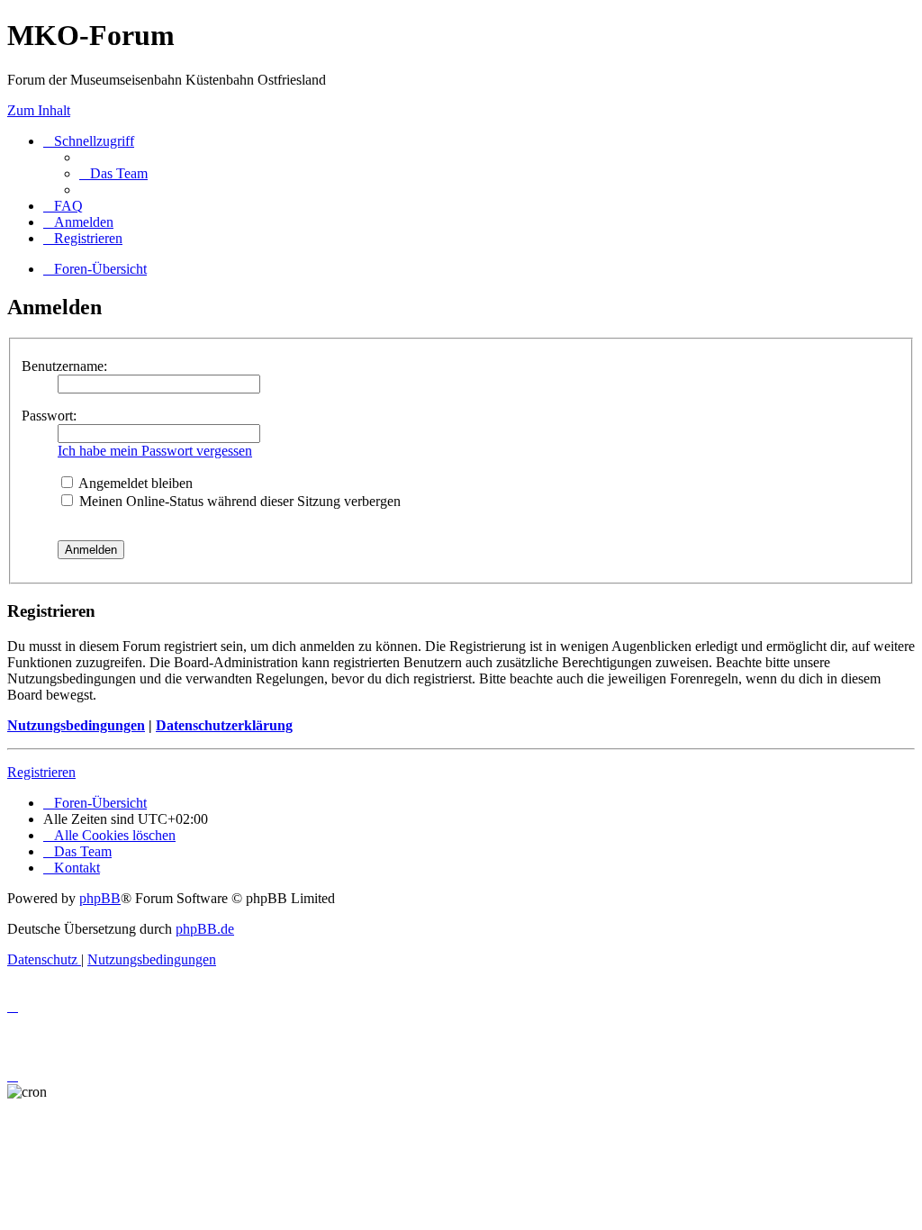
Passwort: (49, 415)
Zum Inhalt (38, 110)
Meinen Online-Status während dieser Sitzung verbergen (238, 501)
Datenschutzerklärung (224, 725)
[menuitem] (113, 173)
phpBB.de (205, 928)
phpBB (100, 898)
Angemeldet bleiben (134, 483)
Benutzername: (64, 366)
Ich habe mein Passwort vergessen (155, 450)
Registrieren (41, 772)
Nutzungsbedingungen (76, 725)
